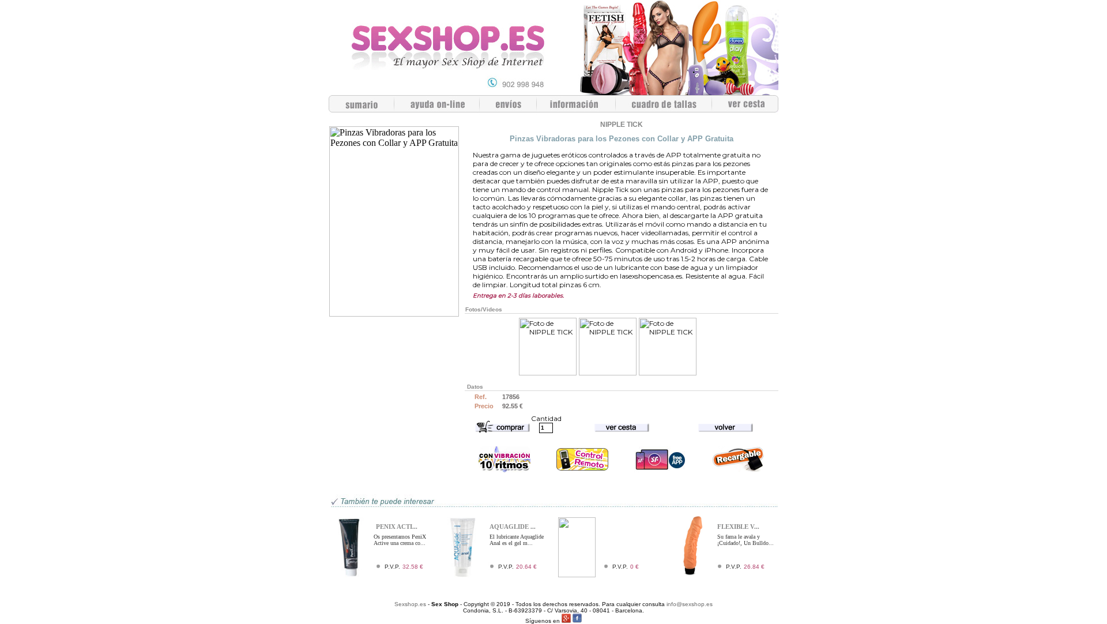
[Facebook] (577, 621)
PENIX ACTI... (396, 526)
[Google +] (566, 621)
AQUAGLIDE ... (513, 526)
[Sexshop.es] (553, 92)
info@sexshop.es (690, 604)
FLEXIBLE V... (738, 526)
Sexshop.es (410, 604)
